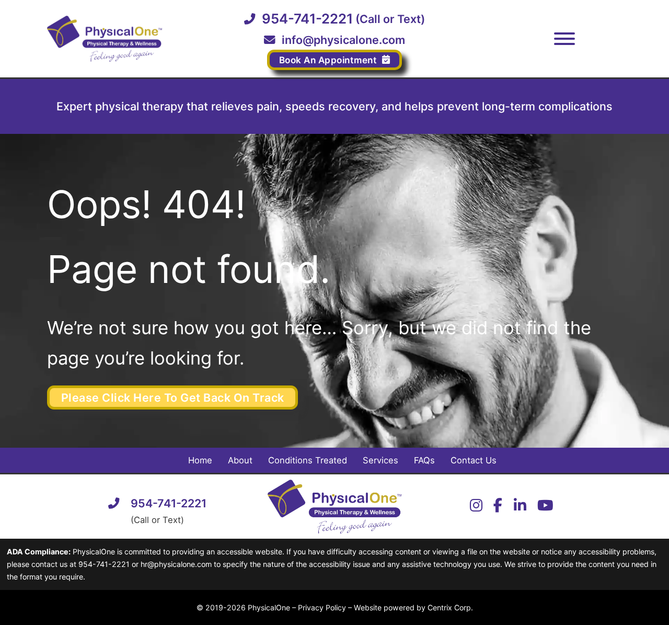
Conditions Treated (307, 460)
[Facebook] (497, 506)
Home (200, 460)
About (240, 460)
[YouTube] (545, 506)
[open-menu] (564, 38)
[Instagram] (476, 506)
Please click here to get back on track (172, 397)
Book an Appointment (328, 59)
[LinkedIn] (520, 506)
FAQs (424, 460)
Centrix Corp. (450, 607)
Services (380, 460)
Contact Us (474, 460)
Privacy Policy (322, 607)
